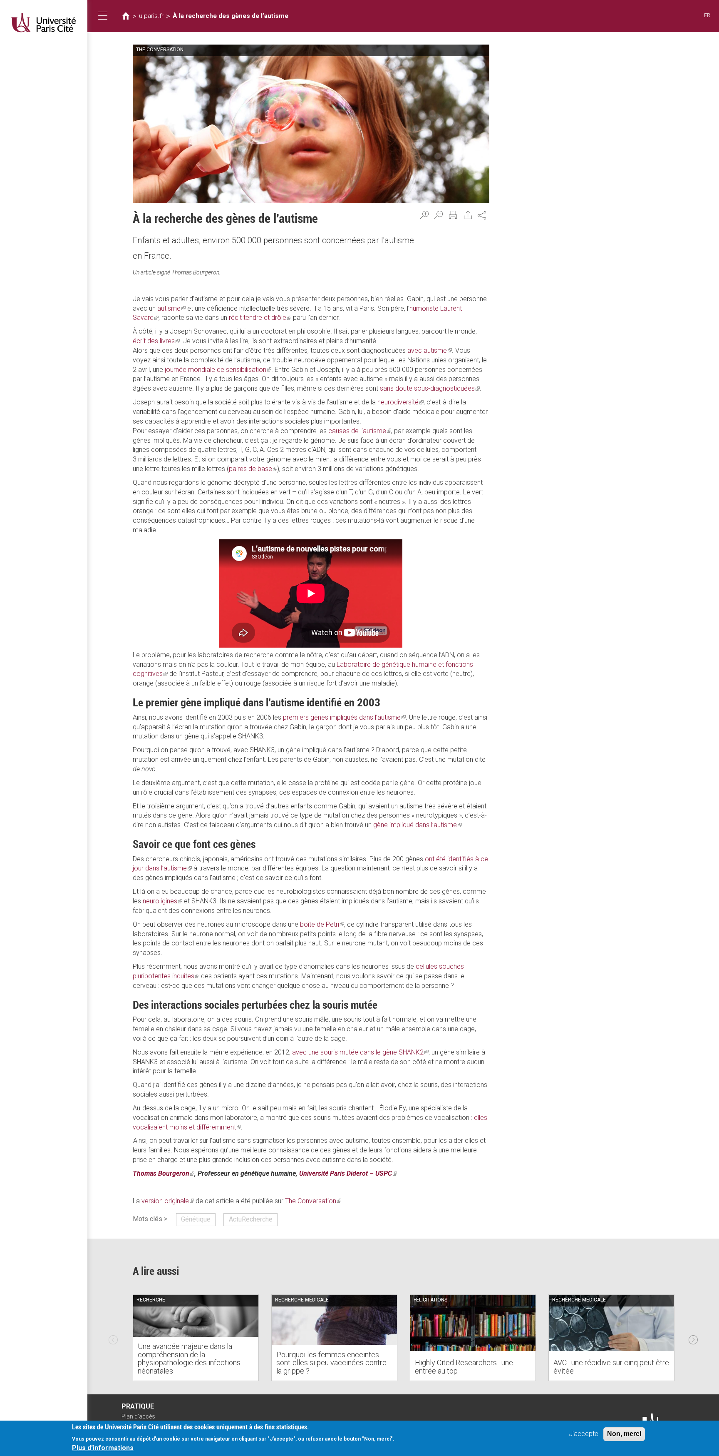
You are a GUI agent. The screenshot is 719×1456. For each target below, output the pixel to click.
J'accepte (583, 1434)
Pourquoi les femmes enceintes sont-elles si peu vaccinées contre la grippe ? (331, 1363)
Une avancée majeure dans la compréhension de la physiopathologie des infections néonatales (189, 1358)
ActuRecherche (251, 1219)
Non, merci (624, 1433)
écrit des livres (156, 341)
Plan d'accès (138, 1416)
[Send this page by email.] (468, 215)
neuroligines (162, 901)
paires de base (253, 469)
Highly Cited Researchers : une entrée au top (464, 1366)
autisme (171, 308)
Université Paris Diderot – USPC (348, 1173)
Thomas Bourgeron (163, 1173)
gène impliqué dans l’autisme (417, 825)
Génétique (196, 1219)
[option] (196, 1337)
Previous (113, 1337)
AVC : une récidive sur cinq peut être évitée (611, 1366)
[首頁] (43, 23)
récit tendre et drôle (260, 318)
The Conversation (313, 1201)
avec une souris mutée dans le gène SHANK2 (360, 1052)
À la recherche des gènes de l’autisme (230, 16)
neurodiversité (400, 402)
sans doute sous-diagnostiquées (430, 388)
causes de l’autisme (359, 431)
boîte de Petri (322, 924)
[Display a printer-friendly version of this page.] (453, 215)
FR (707, 15)
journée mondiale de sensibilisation (218, 370)
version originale (167, 1201)
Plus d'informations (103, 1448)
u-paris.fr (151, 16)
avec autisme (429, 350)
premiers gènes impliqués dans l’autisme (344, 717)
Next (693, 1337)
